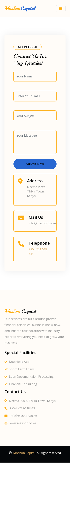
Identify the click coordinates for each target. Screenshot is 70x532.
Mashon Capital (24, 453)
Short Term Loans (22, 369)
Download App (19, 362)
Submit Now (35, 164)
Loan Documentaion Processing (31, 377)
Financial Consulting (23, 384)
